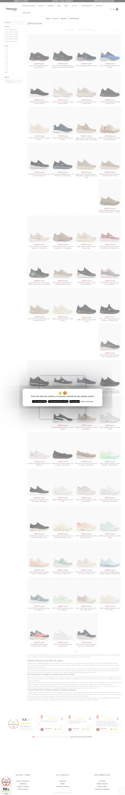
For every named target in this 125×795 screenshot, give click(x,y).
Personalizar (74, 401)
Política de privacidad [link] (87, 401)
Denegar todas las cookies (59, 401)
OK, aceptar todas (40, 401)
